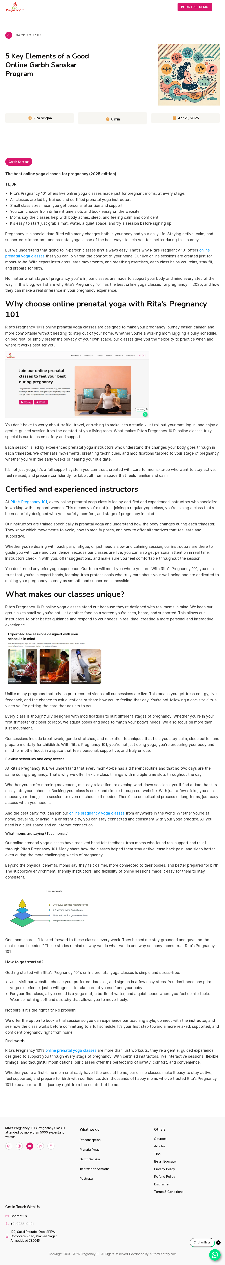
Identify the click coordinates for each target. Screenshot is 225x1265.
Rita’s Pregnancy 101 (29, 502)
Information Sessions (94, 1169)
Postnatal (86, 1178)
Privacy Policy (164, 1169)
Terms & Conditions (168, 1192)
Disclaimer (162, 1184)
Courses (160, 1139)
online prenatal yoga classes (70, 1050)
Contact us (19, 1216)
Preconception (90, 1140)
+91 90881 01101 (22, 1224)
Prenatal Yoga (90, 1149)
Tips (157, 1154)
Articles (159, 1146)
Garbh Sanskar (90, 1159)
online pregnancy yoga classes (97, 813)
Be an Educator (165, 1161)
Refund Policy (164, 1176)
